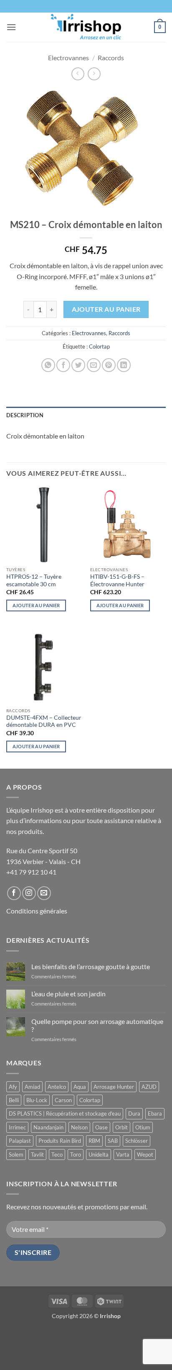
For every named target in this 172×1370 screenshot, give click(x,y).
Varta (122, 1154)
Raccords (111, 58)
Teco (57, 1154)
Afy (13, 1086)
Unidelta (99, 1154)
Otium (142, 1127)
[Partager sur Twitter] (78, 365)
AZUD (149, 1086)
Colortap (99, 346)
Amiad (32, 1086)
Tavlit (37, 1154)
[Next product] (77, 73)
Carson (63, 1100)
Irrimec (17, 1127)
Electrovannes (68, 58)
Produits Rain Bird (59, 1140)
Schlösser (136, 1140)
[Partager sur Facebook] (63, 365)
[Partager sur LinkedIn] (124, 365)
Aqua (79, 1086)
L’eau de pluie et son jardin (68, 994)
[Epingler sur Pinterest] (109, 365)
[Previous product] (94, 73)
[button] (11, 27)
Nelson (79, 1127)
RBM (94, 1140)
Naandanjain (48, 1127)
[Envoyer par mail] (94, 365)
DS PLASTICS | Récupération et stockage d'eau (65, 1113)
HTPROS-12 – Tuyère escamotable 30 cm (33, 580)
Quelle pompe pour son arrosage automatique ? (97, 1025)
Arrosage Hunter (114, 1086)
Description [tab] (24, 415)
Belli (14, 1100)
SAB (113, 1140)
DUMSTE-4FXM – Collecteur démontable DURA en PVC (43, 721)
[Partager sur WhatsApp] (48, 365)
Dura (134, 1113)
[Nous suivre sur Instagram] (29, 893)
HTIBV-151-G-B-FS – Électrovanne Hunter (117, 580)
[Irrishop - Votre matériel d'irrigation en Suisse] (86, 27)
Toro (75, 1154)
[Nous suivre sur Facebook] (14, 893)
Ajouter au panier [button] (36, 605)
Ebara (155, 1113)
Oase (101, 1127)
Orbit (121, 1127)
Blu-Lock (36, 1100)
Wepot (145, 1154)
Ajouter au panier (106, 309)
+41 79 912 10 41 (31, 872)
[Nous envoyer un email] (44, 893)
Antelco (57, 1086)
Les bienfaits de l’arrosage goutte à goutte (90, 966)
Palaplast (20, 1140)
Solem (16, 1154)
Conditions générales (36, 911)
